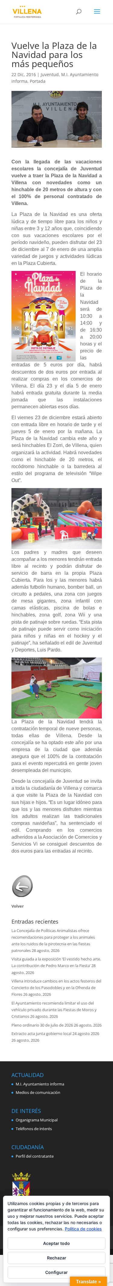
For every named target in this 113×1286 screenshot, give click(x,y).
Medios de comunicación (38, 1092)
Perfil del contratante (35, 1156)
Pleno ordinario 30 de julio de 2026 (42, 1025)
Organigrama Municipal (37, 1120)
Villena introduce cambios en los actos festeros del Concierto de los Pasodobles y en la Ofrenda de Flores (56, 987)
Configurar (56, 1272)
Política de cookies (83, 1228)
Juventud (50, 74)
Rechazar (56, 1257)
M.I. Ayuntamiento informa (40, 1084)
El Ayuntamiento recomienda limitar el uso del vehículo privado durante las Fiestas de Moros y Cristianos (54, 1009)
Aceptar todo (56, 1243)
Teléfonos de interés (34, 1128)
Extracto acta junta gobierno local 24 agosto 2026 (55, 1033)
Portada (38, 81)
